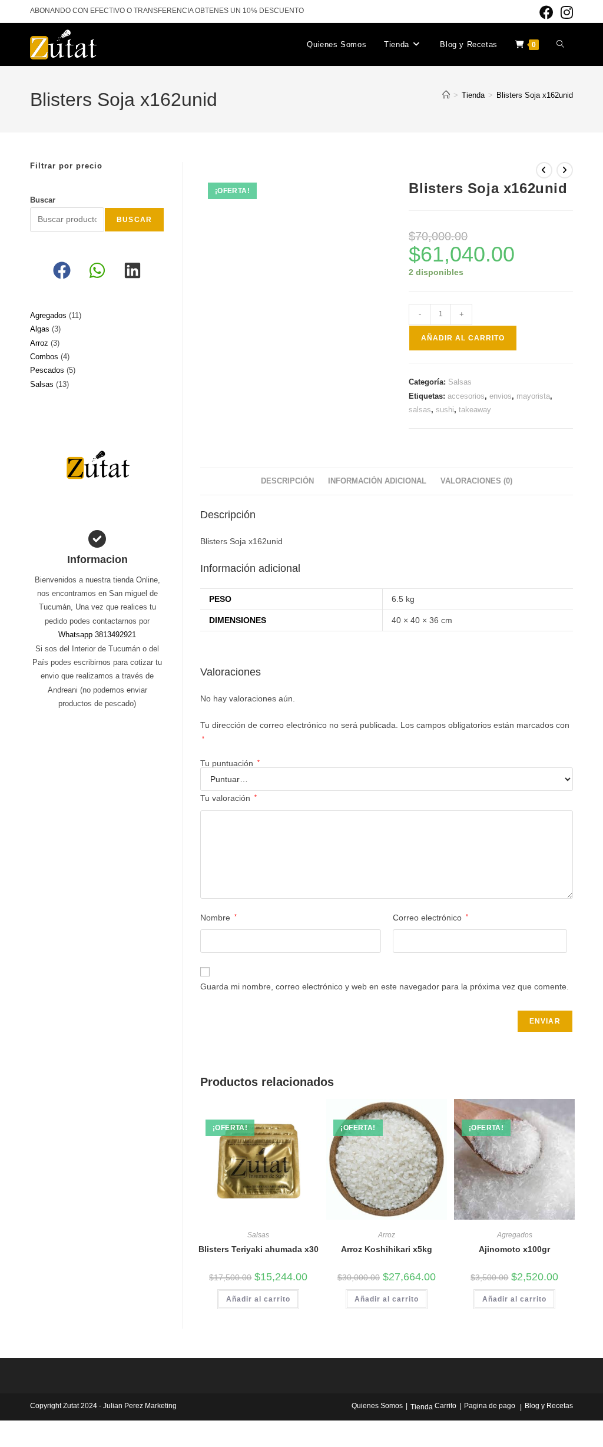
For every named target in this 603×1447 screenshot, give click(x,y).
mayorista (533, 396)
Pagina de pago (489, 1406)
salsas (420, 409)
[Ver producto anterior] (544, 170)
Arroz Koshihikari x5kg (386, 1249)
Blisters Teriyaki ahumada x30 (258, 1249)
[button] (62, 270)
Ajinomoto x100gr (514, 1249)
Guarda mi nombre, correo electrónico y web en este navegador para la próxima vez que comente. (384, 986)
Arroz (386, 1235)
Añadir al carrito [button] (258, 1299)
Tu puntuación (230, 763)
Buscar (42, 200)
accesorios (466, 396)
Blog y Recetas (549, 1406)
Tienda (421, 1407)
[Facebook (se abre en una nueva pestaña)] (546, 12)
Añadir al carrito (463, 338)
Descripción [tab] (287, 481)
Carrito (445, 1406)
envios (500, 396)
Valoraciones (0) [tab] (476, 481)
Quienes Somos (377, 1406)
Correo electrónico (430, 917)
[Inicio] (446, 95)
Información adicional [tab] (377, 481)
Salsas (460, 382)
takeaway (475, 409)
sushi (445, 409)
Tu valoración (228, 798)
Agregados (514, 1235)
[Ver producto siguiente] (564, 170)
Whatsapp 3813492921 (97, 634)
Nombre (218, 917)
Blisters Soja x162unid (534, 95)
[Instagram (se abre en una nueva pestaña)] (565, 12)
